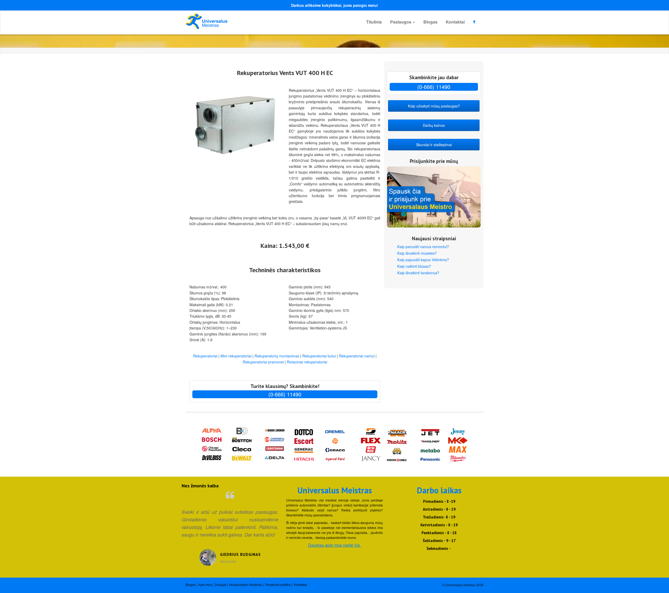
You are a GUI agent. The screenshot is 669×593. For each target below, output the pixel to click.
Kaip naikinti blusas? (414, 266)
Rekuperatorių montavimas (277, 355)
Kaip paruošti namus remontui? (423, 246)
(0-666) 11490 (284, 394)
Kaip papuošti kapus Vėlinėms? (423, 259)
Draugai (220, 585)
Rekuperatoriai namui (356, 355)
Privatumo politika (278, 585)
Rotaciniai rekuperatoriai (307, 361)
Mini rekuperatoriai (236, 355)
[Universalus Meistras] (233, 21)
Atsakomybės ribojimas (245, 585)
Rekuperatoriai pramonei (263, 361)
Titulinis (374, 22)
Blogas (430, 22)
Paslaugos (401, 22)
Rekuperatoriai (205, 355)
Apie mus (205, 585)
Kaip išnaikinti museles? (417, 253)
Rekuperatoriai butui (319, 355)
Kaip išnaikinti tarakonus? (418, 272)
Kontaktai (455, 22)
